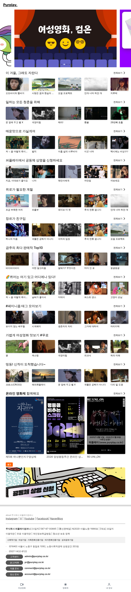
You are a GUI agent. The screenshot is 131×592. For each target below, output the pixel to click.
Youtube (29, 518)
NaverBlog (56, 518)
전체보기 (117, 72)
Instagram (12, 518)
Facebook (43, 518)
